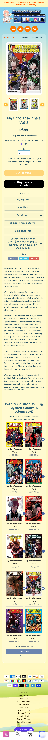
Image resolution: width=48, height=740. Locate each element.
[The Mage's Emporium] (24, 16)
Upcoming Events (24, 701)
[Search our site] (35, 29)
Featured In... (24, 695)
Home (6, 37)
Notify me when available (24, 184)
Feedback (24, 707)
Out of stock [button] (24, 651)
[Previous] (6, 104)
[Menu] (13, 29)
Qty (24, 149)
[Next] (42, 104)
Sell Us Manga (24, 704)
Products (16, 37)
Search (24, 692)
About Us (24, 698)
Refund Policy (24, 713)
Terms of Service (24, 719)
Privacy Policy (24, 710)
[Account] (20, 29)
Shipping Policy (24, 716)
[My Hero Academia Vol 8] (13, 104)
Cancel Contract (24, 722)
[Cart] (27, 29)
